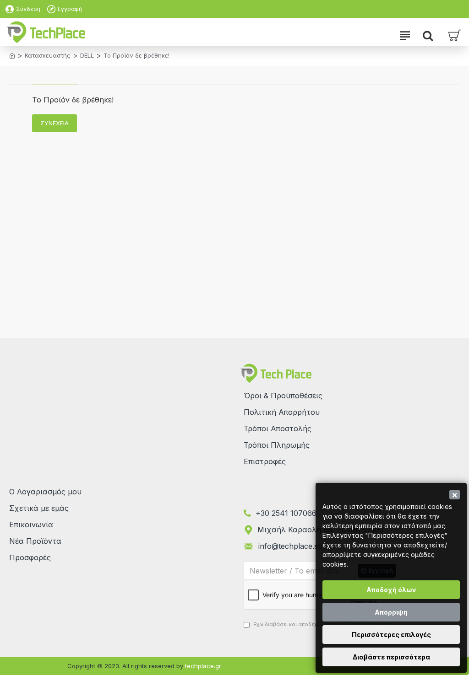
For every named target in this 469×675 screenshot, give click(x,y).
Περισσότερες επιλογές (391, 634)
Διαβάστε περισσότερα (391, 657)
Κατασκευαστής (48, 55)
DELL (87, 55)
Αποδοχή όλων (391, 590)
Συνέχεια (54, 123)
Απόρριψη (391, 612)
